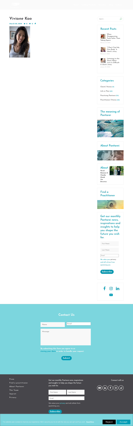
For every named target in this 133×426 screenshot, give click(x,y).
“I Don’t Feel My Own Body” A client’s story (113, 49)
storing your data (48, 351)
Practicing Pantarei (108, 95)
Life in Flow (104, 91)
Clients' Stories (106, 87)
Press (11, 379)
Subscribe (107, 272)
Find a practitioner (18, 383)
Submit (66, 358)
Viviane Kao (20, 19)
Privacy (12, 397)
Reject (109, 422)
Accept (123, 422)
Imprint (12, 394)
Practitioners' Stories (108, 100)
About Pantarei (16, 386)
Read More (90, 422)
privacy (113, 259)
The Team (14, 390)
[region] (66, 420)
